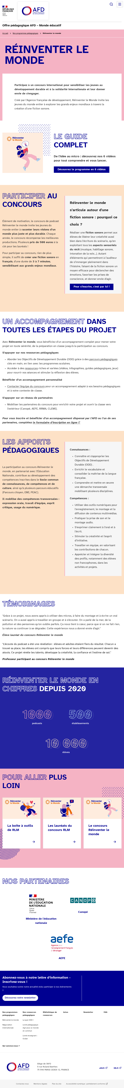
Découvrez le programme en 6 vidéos (82, 169)
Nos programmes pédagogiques (25, 33)
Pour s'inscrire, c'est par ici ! (92, 286)
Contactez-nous (22, 1084)
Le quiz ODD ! (28, 1020)
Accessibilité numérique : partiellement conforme (85, 1084)
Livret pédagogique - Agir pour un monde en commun (31, 1028)
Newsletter (88, 1012)
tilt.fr (116, 1068)
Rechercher (111, 4)
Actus (65, 1012)
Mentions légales (40, 1084)
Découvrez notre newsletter (20, 997)
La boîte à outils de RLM (20, 828)
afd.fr (102, 1068)
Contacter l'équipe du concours (26, 386)
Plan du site (56, 1084)
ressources (31, 368)
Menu (120, 4)
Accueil (5, 33)
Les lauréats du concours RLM (60, 828)
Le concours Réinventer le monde (98, 830)
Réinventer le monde (10, 1020)
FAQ (105, 1012)
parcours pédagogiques (103, 359)
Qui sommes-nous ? (11, 1046)
